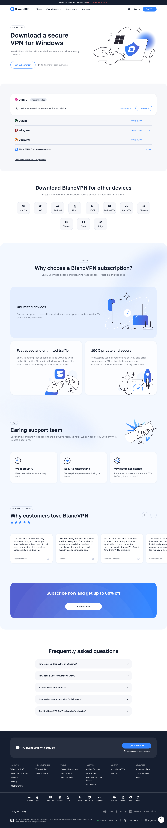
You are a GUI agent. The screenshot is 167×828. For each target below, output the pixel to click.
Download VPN (142, 773)
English (151, 820)
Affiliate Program (93, 769)
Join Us (114, 773)
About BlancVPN (118, 769)
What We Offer (52, 9)
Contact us (131, 820)
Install (148, 149)
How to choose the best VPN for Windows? (60, 699)
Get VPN (149, 9)
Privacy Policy (41, 773)
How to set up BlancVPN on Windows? (57, 664)
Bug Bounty (91, 784)
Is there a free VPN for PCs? (52, 687)
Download (86, 9)
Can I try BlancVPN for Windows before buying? (62, 711)
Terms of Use (41, 769)
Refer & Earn (91, 773)
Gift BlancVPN (16, 786)
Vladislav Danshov (112, 558)
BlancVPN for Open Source (94, 778)
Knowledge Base (143, 769)
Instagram (14, 811)
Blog (138, 777)
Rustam (62, 558)
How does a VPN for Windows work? (56, 675)
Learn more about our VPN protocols (30, 159)
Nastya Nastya (20, 558)
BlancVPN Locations (19, 773)
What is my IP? (67, 773)
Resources (70, 9)
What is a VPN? (17, 769)
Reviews (14, 777)
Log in (137, 9)
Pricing (38, 9)
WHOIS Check (67, 777)
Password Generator (69, 769)
